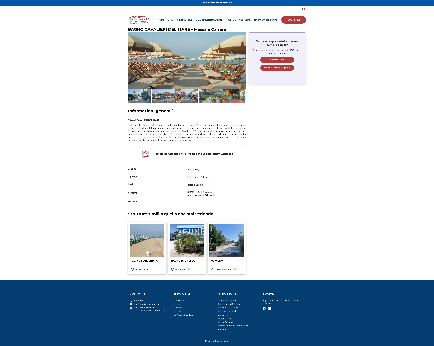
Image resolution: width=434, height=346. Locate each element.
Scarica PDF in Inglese (277, 67)
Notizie (177, 311)
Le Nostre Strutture (183, 315)
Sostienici (294, 20)
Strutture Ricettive (180, 20)
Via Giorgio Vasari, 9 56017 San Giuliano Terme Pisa (149, 309)
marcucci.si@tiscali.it (204, 195)
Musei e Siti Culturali (238, 20)
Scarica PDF (277, 59)
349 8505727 (140, 300)
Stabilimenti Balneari (209, 20)
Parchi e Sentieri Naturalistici (233, 326)
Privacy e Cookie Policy (217, 341)
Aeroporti (223, 315)
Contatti (178, 308)
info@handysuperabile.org (147, 304)
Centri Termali (225, 322)
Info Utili (178, 304)
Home (161, 20)
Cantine (222, 329)
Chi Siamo (179, 300)
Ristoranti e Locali (266, 20)
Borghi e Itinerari (226, 318)
